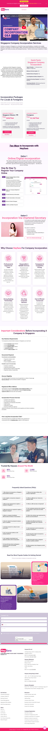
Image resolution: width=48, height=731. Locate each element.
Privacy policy (12, 729)
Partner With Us (4, 714)
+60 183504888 (32, 669)
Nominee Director (4, 698)
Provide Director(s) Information (12, 194)
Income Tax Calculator (29, 706)
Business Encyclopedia (29, 696)
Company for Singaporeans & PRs (31, 714)
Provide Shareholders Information (13, 197)
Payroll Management (5, 700)
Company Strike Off (5, 696)
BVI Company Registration (30, 723)
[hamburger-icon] (46, 10)
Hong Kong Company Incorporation (31, 719)
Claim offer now (24, 5)
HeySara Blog (27, 698)
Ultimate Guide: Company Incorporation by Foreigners (28, 595)
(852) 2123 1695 (32, 681)
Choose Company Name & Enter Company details (12, 177)
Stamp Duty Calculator (29, 704)
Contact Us (3, 711)
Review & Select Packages (11, 201)
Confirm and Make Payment (12, 204)
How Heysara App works (5, 718)
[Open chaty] (44, 728)
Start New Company (28, 712)
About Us (2, 709)
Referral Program (4, 719)
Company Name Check (29, 700)
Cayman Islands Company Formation (32, 721)
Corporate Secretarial (5, 694)
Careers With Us (4, 716)
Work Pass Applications (5, 704)
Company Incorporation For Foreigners (32, 716)
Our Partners (3, 712)
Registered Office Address (6, 702)
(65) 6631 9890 (32, 655)
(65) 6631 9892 (33, 656)
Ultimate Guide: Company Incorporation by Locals (11, 571)
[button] (12, 178)
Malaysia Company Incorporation (31, 718)
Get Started (24, 9)
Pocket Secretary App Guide (30, 694)
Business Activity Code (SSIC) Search (32, 702)
